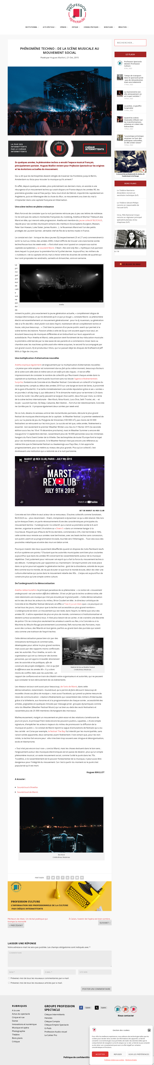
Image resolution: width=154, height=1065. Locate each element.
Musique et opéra (20, 1027)
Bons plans (108, 27)
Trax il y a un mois (73, 604)
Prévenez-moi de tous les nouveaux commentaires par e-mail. (40, 978)
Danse (15, 1020)
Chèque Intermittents (55, 1014)
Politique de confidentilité (77, 1057)
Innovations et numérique (24, 1024)
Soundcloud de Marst (27, 792)
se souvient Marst (45, 247)
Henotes (48, 1018)
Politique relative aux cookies (114, 1060)
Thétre (16, 1034)
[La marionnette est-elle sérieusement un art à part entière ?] (120, 93)
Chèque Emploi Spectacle (57, 1024)
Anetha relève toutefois (26, 590)
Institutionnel (31, 27)
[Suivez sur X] (97, 1008)
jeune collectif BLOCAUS (90, 220)
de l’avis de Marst (68, 686)
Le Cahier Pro (51, 1035)
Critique (75, 27)
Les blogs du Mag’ (131, 264)
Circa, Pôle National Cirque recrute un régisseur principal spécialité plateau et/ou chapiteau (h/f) (129, 218)
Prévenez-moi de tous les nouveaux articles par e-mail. (36, 982)
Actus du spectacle (21, 1013)
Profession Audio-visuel (56, 1031)
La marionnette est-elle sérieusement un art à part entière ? (133, 94)
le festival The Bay (56, 731)
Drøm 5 (59, 528)
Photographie (18, 1031)
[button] (149, 1030)
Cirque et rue (18, 1017)
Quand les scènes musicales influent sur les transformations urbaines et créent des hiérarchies (133, 122)
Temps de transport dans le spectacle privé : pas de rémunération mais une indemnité (133, 78)
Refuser (118, 1054)
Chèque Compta (52, 1021)
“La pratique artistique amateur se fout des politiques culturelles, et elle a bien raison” (134, 139)
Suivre (88, 1007)
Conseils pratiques (91, 27)
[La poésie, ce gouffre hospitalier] (120, 107)
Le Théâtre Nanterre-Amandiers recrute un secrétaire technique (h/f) (127, 192)
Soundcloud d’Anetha (27, 787)
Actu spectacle (48, 27)
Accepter (100, 1054)
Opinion (63, 27)
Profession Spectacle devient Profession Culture (133, 63)
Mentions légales (131, 1060)
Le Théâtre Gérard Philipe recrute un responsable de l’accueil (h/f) (128, 205)
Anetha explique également (28, 364)
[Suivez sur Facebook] (81, 1008)
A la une (16, 1010)
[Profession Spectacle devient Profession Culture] (120, 63)
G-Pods (48, 1028)
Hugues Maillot (57, 57)
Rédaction (123, 27)
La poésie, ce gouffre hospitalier (132, 107)
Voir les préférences (138, 1054)
